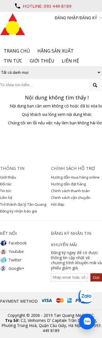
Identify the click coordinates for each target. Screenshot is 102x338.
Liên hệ (6, 197)
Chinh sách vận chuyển (70, 197)
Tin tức (5, 190)
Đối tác (6, 184)
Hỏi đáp (57, 204)
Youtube (16, 251)
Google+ (16, 268)
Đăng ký (88, 17)
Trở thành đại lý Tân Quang (23, 204)
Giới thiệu (8, 177)
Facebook (17, 243)
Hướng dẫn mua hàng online (75, 177)
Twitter (15, 260)
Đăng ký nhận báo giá (18, 211)
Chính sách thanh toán (70, 190)
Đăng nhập (66, 17)
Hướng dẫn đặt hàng (68, 184)
